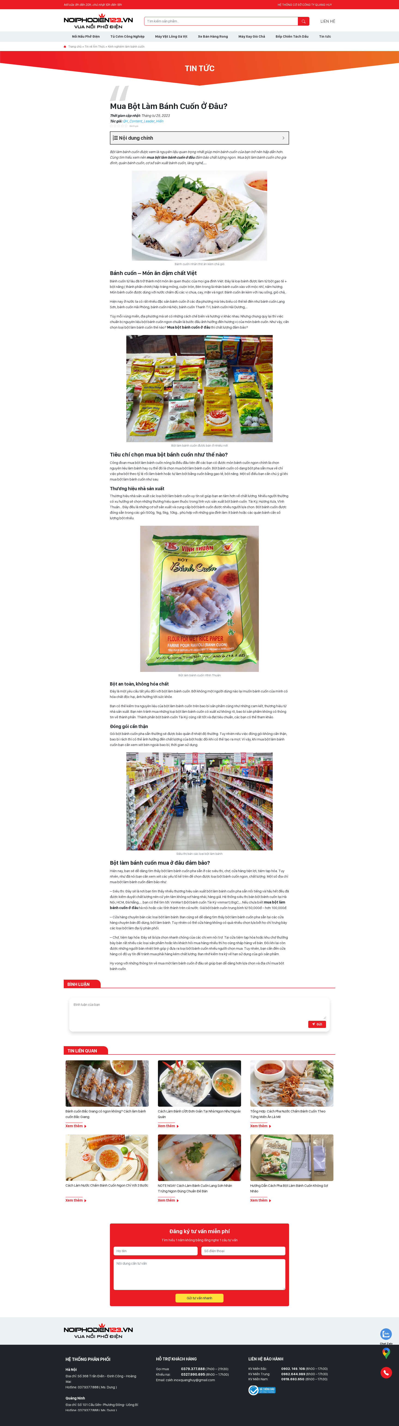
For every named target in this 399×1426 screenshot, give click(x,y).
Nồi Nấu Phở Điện (86, 36)
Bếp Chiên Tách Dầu (292, 36)
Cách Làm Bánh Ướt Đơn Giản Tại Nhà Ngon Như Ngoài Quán (199, 1114)
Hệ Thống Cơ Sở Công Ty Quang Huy (305, 4)
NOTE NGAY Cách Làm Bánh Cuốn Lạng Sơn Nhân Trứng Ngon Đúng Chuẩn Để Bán (195, 1188)
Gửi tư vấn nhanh (199, 1298)
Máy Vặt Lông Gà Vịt (171, 36)
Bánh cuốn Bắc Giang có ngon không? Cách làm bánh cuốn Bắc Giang (106, 1114)
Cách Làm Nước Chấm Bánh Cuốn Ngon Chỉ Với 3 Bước (107, 1185)
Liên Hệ (327, 21)
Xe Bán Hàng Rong (213, 36)
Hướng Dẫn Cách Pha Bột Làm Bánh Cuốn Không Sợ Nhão (289, 1188)
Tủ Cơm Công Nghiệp (127, 36)
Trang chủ (75, 46)
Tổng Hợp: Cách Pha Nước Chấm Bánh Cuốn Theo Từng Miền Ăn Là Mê (288, 1114)
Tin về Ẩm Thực (95, 46)
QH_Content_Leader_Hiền (143, 121)
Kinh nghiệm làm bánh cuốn (126, 46)
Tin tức (325, 36)
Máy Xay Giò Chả (252, 36)
